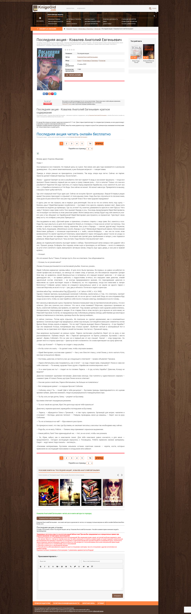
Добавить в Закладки (47, 29)
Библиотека (70, 8)
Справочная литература (129, 21)
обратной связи (98, 611)
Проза (68, 21)
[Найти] (154, 15)
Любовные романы (54, 19)
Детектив (102, 60)
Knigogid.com (47, 8)
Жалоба (47, 103)
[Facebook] (47, 94)
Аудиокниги (81, 8)
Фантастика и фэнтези (55, 21)
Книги (79, 60)
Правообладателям (42, 603)
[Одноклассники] (49, 94)
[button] (40, 566)
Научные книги (90, 19)
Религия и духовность (110, 19)
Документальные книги (92, 21)
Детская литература (91, 24)
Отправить (117, 596)
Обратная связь (88, 603)
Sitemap (101, 603)
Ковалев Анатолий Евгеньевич (87, 57)
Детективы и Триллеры (73, 19)
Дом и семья (107, 24)
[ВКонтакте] (44, 94)
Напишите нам (66, 104)
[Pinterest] (52, 94)
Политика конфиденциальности (66, 603)
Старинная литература (129, 19)
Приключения (52, 24)
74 (90, 144)
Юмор (105, 21)
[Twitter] (55, 94)
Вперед (99, 144)
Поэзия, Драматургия (128, 24)
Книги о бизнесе (71, 24)
